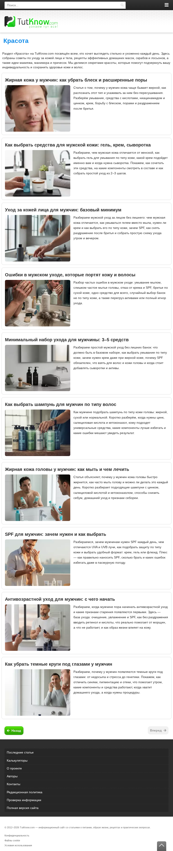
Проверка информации (24, 800)
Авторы (12, 776)
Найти (122, 5)
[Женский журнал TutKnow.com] (31, 22)
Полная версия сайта (23, 808)
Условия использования (18, 845)
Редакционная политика (24, 792)
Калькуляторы (17, 760)
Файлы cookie (12, 840)
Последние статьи (20, 752)
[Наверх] (161, 846)
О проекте (14, 768)
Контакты (13, 784)
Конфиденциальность (17, 835)
